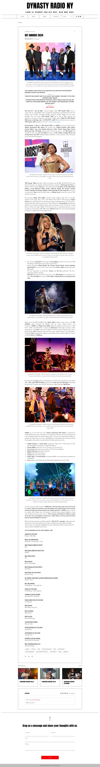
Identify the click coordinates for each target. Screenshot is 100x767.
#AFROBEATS (53, 651)
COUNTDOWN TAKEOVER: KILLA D (27, 682)
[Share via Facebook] (25, 656)
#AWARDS (65, 651)
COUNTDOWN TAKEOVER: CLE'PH (49, 682)
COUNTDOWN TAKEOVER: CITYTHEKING (69, 682)
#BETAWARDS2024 (30, 651)
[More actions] (74, 31)
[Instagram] (78, 16)
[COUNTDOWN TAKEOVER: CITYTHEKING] (72, 673)
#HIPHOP (33, 649)
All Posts (20, 22)
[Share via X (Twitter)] (28, 656)
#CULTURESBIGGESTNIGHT (42, 651)
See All (80, 665)
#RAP (39, 649)
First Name (27, 732)
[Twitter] (80, 16)
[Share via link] (32, 656)
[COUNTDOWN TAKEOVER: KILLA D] (28, 673)
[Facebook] (76, 16)
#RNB (60, 651)
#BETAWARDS (61, 649)
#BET (55, 649)
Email (26, 738)
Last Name (53, 732)
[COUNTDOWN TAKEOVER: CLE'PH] (50, 673)
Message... (27, 743)
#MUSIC (27, 649)
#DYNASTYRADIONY (46, 649)
